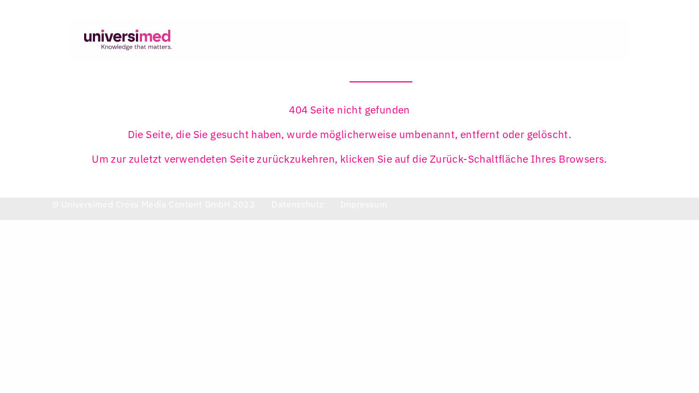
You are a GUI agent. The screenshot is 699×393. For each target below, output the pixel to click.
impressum (364, 204)
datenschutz (297, 204)
